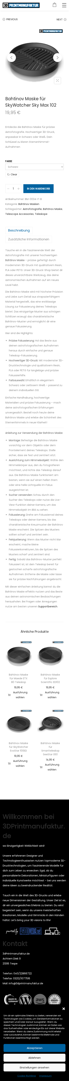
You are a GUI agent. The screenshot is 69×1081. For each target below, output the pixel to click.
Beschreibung (19, 230)
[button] (63, 1009)
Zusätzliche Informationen (28, 239)
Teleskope (41, 214)
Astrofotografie (32, 209)
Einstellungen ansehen (34, 1067)
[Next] (57, 57)
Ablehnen (34, 1058)
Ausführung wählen (20, 695)
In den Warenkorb (38, 188)
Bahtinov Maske (52, 209)
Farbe (8, 161)
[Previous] (11, 57)
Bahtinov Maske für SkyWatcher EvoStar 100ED (18, 746)
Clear (14, 174)
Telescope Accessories (19, 214)
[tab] (34, 230)
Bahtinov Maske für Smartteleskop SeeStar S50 (50, 748)
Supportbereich (47, 606)
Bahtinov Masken (28, 204)
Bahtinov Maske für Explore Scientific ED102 (50, 678)
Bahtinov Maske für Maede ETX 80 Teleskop (18, 678)
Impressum (45, 1075)
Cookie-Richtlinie (26, 1075)
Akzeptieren (34, 1048)
